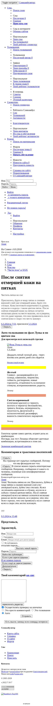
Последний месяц (23, 57)
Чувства (11, 267)
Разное (10, 139)
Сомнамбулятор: (27, 2)
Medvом (4, 671)
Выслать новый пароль (26, 548)
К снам (21, 84)
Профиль (17, 226)
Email (4, 539)
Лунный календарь (22, 99)
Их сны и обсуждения (24, 133)
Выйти (16, 215)
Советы (17, 94)
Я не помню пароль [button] (11, 560)
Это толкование (42, 610)
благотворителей (40, 671)
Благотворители (21, 123)
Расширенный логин (17, 202)
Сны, (9, 8)
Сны (9, 265)
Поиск (10, 655)
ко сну (30, 575)
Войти (5, 187)
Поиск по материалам (24, 141)
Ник (3, 181)
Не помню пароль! (16, 208)
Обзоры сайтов (20, 31)
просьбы (21, 68)
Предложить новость (23, 165)
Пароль (5, 184)
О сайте (11, 638)
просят (20, 71)
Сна (15, 112)
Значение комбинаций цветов (16, 446)
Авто (7, 613)
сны (18, 39)
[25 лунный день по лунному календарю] (26, 344)
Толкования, (13, 47)
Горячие (17, 21)
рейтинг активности (26, 136)
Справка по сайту (22, 170)
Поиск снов (19, 10)
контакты (20, 131)
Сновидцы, (12, 102)
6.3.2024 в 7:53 (8, 324)
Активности (19, 118)
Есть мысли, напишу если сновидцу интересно (26, 622)
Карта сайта (13, 633)
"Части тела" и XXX (17, 270)
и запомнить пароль (17, 195)
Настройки (18, 234)
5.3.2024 (32, 324)
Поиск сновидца (21, 105)
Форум (10, 641)
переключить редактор (12, 604)
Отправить (26, 616)
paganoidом (15, 671)
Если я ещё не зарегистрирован (16, 563)
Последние (19, 18)
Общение (17, 223)
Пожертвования (21, 173)
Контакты (18, 228)
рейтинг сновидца (25, 44)
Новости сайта (21, 162)
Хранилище (13, 652)
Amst (3, 244)
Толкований (19, 115)
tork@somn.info (16, 674)
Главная (11, 262)
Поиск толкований (22, 50)
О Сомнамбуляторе (22, 175)
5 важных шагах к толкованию (21, 255)
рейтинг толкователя (26, 86)
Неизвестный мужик (15, 362)
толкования (21, 81)
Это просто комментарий (17, 610)
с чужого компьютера (18, 197)
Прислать (12, 658)
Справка (11, 636)
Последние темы (22, 149)
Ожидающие (20, 65)
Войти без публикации (12, 554)
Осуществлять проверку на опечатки (23, 607)
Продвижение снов (22, 73)
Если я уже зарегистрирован (15, 557)
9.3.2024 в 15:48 (9, 516)
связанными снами (43, 252)
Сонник (17, 97)
